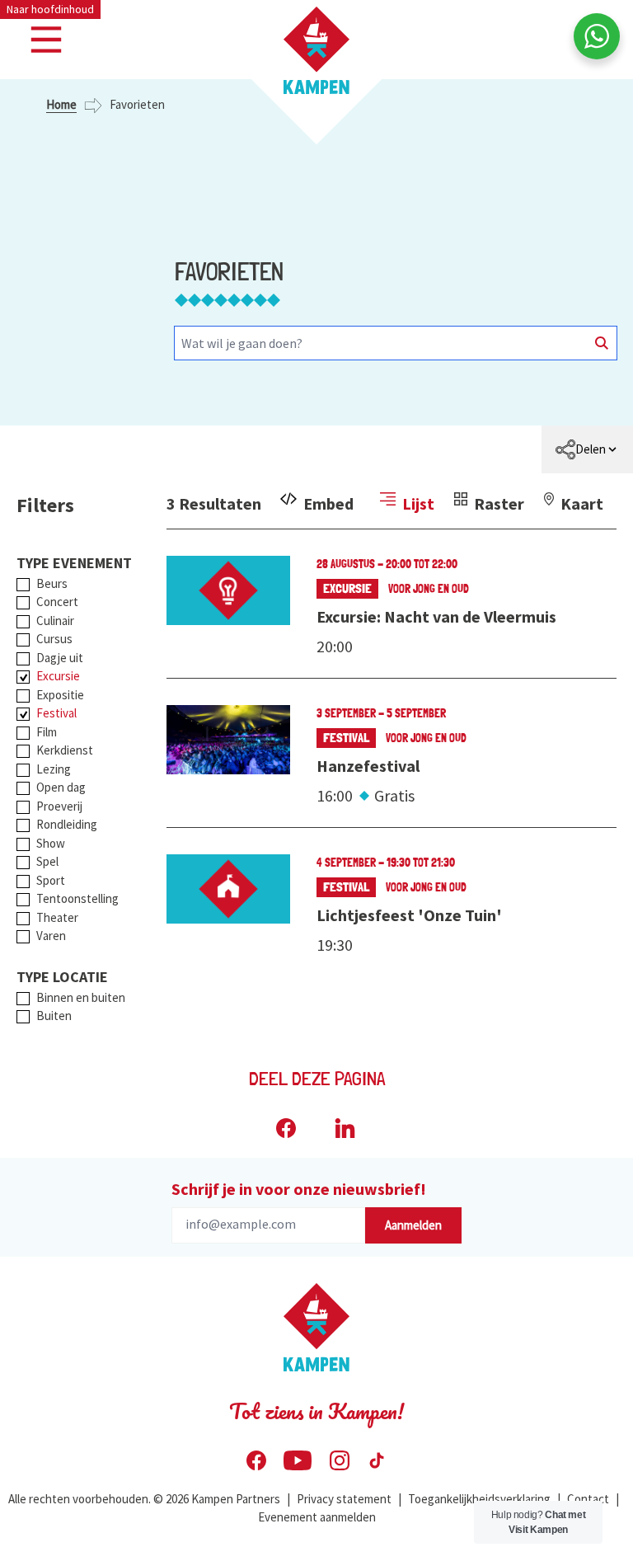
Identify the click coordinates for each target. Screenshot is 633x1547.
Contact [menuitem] (588, 1499)
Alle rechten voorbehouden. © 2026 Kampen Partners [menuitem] (144, 1499)
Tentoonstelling (77, 898)
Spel (47, 861)
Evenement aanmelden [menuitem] (317, 1517)
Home (61, 104)
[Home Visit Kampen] (316, 50)
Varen (51, 935)
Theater (57, 917)
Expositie (60, 695)
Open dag (61, 787)
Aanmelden (413, 1225)
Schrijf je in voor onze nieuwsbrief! (298, 1188)
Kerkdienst (64, 750)
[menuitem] (587, 449)
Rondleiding (66, 824)
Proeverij (59, 806)
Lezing (53, 769)
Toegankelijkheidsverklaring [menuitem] (479, 1499)
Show (50, 843)
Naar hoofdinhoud (50, 9)
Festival (56, 713)
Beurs (52, 583)
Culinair (55, 620)
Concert (57, 601)
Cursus (54, 639)
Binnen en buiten (80, 997)
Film (46, 732)
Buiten (54, 1015)
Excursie (58, 676)
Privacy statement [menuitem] (344, 1499)
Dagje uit (59, 657)
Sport (50, 880)
